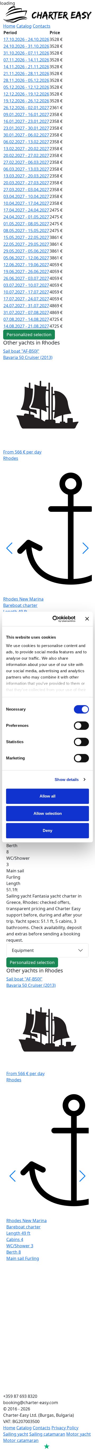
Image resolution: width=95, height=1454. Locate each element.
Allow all (47, 796)
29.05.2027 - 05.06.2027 (26, 251)
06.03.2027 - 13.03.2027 (26, 169)
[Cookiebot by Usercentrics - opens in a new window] (55, 619)
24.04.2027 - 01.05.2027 (26, 217)
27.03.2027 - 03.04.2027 (26, 189)
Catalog (24, 26)
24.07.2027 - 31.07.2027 (26, 306)
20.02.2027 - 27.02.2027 (26, 155)
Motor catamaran (21, 1440)
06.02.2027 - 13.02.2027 (26, 142)
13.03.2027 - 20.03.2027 (26, 176)
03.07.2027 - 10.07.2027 (26, 285)
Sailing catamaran (47, 1434)
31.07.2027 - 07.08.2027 (26, 312)
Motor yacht (78, 1434)
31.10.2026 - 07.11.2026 (26, 53)
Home (9, 26)
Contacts (41, 26)
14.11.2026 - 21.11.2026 (26, 67)
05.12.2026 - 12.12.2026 (26, 87)
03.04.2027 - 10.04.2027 (26, 196)
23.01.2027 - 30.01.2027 (26, 128)
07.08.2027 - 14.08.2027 (26, 319)
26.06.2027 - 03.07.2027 (26, 278)
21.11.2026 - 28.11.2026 (26, 73)
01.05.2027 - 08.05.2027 (26, 224)
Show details (67, 779)
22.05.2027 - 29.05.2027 (26, 244)
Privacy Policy (64, 1428)
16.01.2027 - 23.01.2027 (26, 121)
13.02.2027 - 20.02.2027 (26, 149)
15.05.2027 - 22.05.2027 (26, 237)
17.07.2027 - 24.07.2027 (26, 299)
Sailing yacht (15, 1434)
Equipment (23, 950)
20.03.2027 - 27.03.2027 (26, 183)
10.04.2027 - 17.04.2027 (26, 203)
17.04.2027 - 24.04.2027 (26, 210)
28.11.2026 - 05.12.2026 (26, 80)
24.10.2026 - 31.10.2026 (26, 46)
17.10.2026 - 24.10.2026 (26, 39)
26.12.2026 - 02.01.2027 (26, 108)
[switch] (81, 725)
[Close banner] (87, 619)
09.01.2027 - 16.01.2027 (26, 114)
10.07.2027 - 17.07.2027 (26, 292)
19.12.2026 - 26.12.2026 (26, 101)
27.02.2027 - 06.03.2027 (26, 162)
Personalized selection (29, 334)
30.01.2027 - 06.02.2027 (26, 135)
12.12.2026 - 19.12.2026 (26, 94)
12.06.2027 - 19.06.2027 (26, 265)
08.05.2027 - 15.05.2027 (26, 230)
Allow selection (48, 813)
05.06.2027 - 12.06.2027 (26, 258)
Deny (47, 830)
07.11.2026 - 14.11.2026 (26, 60)
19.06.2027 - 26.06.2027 (26, 271)
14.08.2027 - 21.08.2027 (26, 326)
